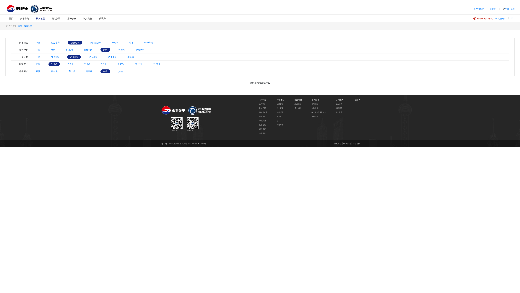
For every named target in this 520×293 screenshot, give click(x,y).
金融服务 (314, 108)
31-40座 (93, 57)
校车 (131, 42)
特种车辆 (148, 42)
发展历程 (262, 108)
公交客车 (75, 42)
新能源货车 (95, 42)
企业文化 (262, 116)
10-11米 (138, 64)
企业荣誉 (262, 133)
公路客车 (55, 42)
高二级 (72, 71)
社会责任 (262, 125)
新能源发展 (263, 112)
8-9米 (104, 64)
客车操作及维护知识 (318, 112)
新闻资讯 (56, 18)
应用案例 (262, 121)
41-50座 (112, 57)
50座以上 (131, 57)
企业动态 (297, 104)
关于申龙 (24, 18)
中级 (105, 71)
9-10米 (121, 64)
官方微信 (501, 18)
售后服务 (314, 104)
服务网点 (314, 116)
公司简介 (262, 104)
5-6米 (54, 64)
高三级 (89, 71)
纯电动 (69, 49)
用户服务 (71, 18)
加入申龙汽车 (479, 9)
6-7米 (71, 64)
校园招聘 (339, 108)
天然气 (121, 49)
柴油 (53, 49)
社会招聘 (339, 104)
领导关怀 (262, 129)
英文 (512, 9)
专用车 (115, 42)
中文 (507, 9)
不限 (38, 42)
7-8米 (87, 64)
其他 (120, 71)
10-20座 (55, 57)
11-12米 (157, 64)
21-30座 (74, 57)
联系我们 (493, 9)
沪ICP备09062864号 (197, 143)
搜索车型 (40, 18)
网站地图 (356, 143)
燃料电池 (88, 49)
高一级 (54, 71)
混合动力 (140, 49)
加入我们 (87, 18)
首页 (11, 18)
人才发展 (339, 112)
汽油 (105, 49)
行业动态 (297, 108)
